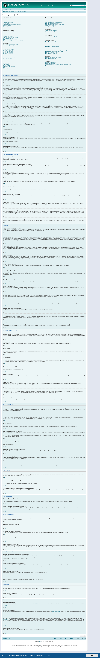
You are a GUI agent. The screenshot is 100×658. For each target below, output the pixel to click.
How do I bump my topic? (7, 58)
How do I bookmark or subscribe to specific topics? (54, 51)
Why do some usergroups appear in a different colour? (54, 24)
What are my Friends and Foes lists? (51, 36)
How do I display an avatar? (8, 38)
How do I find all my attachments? (51, 58)
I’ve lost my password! (7, 25)
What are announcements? (7, 67)
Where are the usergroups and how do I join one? (54, 22)
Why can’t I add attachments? (8, 52)
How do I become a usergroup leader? (52, 23)
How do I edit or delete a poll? (8, 50)
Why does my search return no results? (52, 42)
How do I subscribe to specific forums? (52, 52)
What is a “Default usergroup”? (50, 25)
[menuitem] (9, 9)
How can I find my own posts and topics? (52, 46)
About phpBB (5, 605)
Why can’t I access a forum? (8, 51)
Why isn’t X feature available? (50, 63)
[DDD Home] (5, 4)
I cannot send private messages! (51, 30)
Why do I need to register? (7, 18)
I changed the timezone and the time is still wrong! (11, 35)
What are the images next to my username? (10, 37)
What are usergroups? (49, 21)
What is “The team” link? (49, 26)
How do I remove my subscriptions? (51, 53)
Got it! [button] (91, 655)
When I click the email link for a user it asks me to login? (13, 40)
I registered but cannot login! (8, 22)
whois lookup (5, 619)
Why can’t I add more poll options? (9, 49)
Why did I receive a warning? (8, 53)
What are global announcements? (9, 66)
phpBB (41, 189)
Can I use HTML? (6, 63)
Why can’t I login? (6, 23)
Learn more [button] (47, 655)
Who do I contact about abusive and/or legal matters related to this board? (58, 64)
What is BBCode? (6, 62)
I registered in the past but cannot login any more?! (12, 24)
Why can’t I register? (6, 21)
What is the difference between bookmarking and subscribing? (56, 50)
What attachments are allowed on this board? (53, 57)
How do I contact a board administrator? (52, 65)
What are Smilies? (6, 64)
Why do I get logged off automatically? (9, 26)
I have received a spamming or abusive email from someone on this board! (58, 32)
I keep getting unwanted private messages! (52, 31)
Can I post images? (6, 65)
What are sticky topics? (7, 68)
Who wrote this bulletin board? (50, 62)
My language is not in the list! (8, 36)
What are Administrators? (49, 18)
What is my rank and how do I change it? (10, 39)
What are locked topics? (7, 69)
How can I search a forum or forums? (51, 41)
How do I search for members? (50, 45)
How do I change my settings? (8, 31)
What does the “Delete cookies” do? (9, 27)
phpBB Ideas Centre (56, 611)
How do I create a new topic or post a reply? (10, 44)
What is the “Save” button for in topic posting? (11, 55)
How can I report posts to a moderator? (10, 54)
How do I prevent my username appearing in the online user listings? (15, 32)
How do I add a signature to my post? (9, 46)
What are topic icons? (6, 71)
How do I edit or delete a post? (8, 45)
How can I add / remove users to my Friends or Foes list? (55, 37)
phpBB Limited (36, 603)
